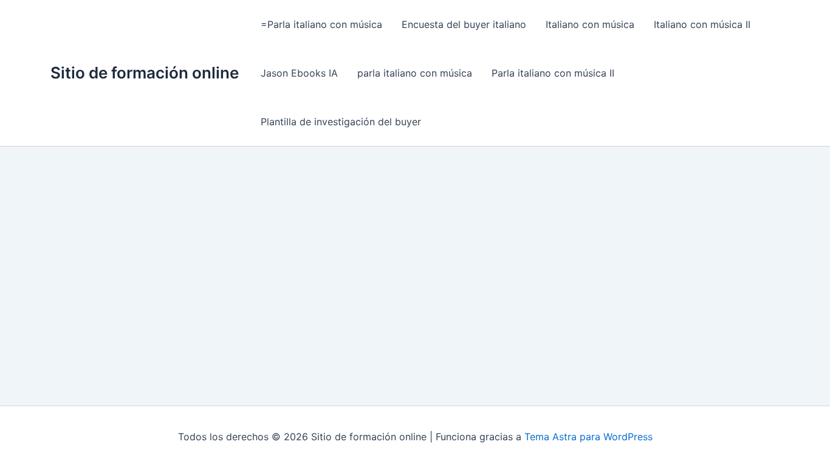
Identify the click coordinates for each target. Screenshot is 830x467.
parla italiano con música (414, 73)
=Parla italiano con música (321, 24)
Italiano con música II (702, 24)
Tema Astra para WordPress (588, 437)
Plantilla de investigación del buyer (341, 122)
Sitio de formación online (144, 72)
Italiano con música (590, 24)
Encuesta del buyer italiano (464, 24)
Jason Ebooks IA (299, 73)
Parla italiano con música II (553, 73)
